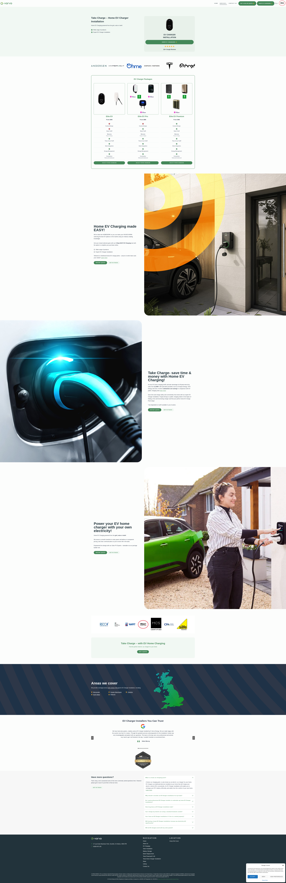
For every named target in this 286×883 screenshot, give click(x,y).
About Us (145, 843)
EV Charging (146, 846)
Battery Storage (147, 851)
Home (216, 3)
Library (145, 864)
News (144, 861)
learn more (163, 390)
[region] (143, 624)
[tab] (138, 748)
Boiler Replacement (148, 853)
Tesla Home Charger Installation (152, 859)
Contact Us (233, 3)
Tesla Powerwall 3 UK (149, 856)
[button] (283, 865)
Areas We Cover (174, 841)
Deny (263, 876)
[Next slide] (193, 738)
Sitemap (169, 879)
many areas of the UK (114, 688)
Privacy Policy (265, 880)
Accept (252, 876)
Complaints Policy (175, 879)
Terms (165, 879)
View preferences (276, 876)
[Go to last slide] (92, 738)
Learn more (104, 257)
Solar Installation (147, 848)
